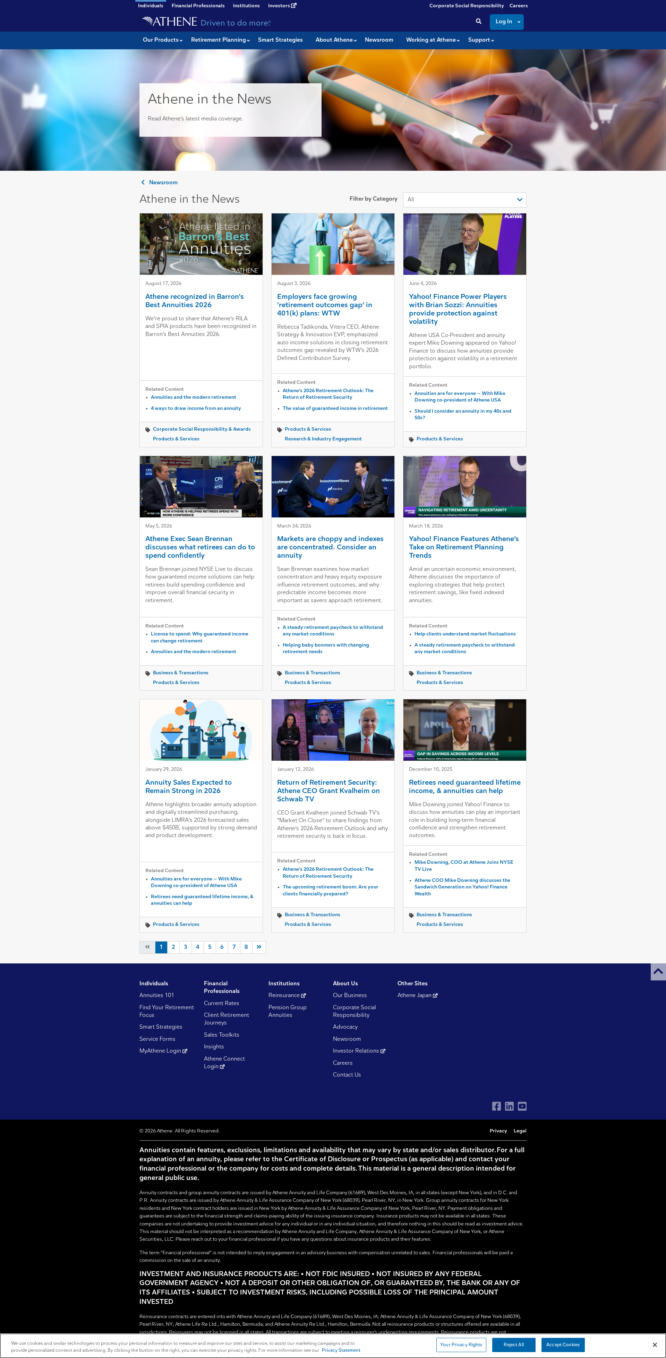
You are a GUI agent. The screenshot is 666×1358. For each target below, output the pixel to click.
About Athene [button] (334, 40)
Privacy (498, 1131)
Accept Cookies (563, 1345)
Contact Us (347, 1075)
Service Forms (157, 1039)
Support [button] (479, 40)
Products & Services (176, 439)
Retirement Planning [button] (218, 40)
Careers (519, 6)
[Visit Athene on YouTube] (522, 1106)
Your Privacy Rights (461, 1345)
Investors (279, 6)
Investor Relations (357, 1051)
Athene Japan (415, 995)
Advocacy (345, 1027)
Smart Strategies (160, 1027)
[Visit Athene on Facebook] (496, 1106)
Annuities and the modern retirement (193, 397)
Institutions (246, 6)
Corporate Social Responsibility (466, 6)
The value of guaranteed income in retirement (335, 408)
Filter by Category (374, 199)
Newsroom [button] (379, 40)
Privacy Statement (341, 1350)
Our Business (350, 995)
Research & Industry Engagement (323, 439)
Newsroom (163, 183)
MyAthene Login (160, 1051)
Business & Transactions (180, 673)
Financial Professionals (198, 6)
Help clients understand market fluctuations (465, 634)
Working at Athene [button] (431, 40)
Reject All (513, 1345)
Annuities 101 (156, 995)
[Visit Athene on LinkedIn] (509, 1106)
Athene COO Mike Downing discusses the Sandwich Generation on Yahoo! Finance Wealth (462, 887)
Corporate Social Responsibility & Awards (202, 429)
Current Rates (221, 1003)
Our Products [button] (161, 40)
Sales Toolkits (221, 1035)
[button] (658, 971)
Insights (214, 1047)
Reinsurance (284, 995)
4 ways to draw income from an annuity (196, 408)
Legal (520, 1131)
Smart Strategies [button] (280, 40)
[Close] (655, 1344)
